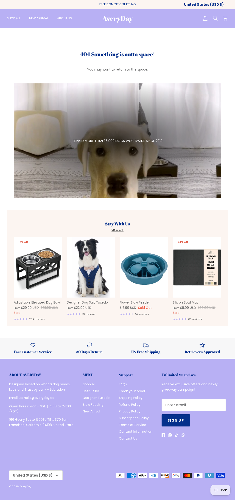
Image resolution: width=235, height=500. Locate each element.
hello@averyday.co (39, 397)
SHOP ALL (13, 18)
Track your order (132, 391)
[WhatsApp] (183, 435)
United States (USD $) (204, 4)
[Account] (204, 18)
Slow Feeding (93, 404)
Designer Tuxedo (96, 397)
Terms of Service (132, 425)
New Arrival (91, 411)
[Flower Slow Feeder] (144, 267)
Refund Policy (129, 404)
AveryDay (25, 486)
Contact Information (135, 431)
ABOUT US (64, 18)
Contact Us (128, 438)
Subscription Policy (134, 418)
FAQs (123, 384)
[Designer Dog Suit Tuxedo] (91, 267)
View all (118, 230)
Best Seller (91, 391)
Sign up (176, 420)
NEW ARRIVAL (38, 18)
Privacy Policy (129, 411)
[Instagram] (170, 435)
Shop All (89, 384)
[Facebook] (163, 435)
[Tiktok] (176, 435)
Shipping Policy (131, 397)
